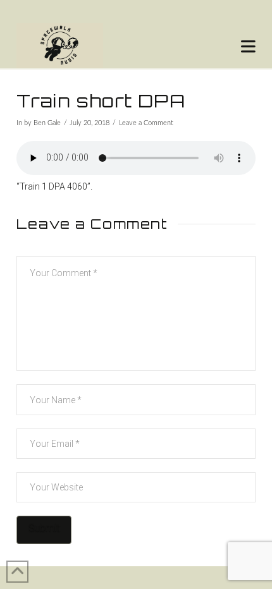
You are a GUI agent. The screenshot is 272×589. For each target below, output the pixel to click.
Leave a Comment (146, 123)
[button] (248, 47)
